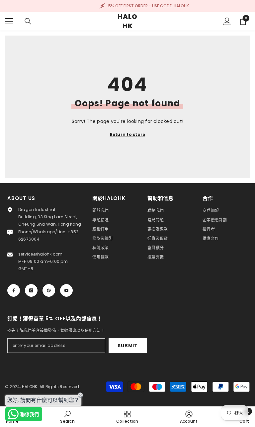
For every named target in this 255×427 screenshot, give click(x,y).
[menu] (9, 21)
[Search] (28, 21)
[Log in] (227, 21)
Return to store (127, 134)
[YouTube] (66, 290)
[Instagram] (31, 290)
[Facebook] (13, 290)
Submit (127, 345)
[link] (67, 417)
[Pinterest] (48, 290)
